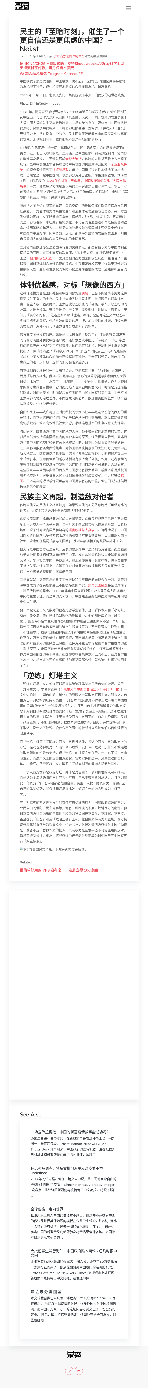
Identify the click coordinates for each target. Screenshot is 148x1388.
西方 (63, 56)
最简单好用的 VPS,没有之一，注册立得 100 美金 (59, 870)
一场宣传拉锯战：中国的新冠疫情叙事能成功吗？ (70, 1132)
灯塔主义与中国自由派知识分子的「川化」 (90, 689)
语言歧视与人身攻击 (83, 530)
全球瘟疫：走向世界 (47, 1209)
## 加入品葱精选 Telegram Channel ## (51, 73)
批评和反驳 (60, 170)
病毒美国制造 (98, 585)
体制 (75, 56)
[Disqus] (74, 950)
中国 (81, 56)
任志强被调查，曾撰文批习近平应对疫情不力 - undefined (68, 1170)
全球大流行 (73, 159)
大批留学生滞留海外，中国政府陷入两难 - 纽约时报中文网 (74, 1253)
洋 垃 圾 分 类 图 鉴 (46, 1292)
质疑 (85, 293)
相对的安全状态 (41, 258)
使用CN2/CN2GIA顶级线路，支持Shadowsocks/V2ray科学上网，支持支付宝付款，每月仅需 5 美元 (74, 65)
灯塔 (57, 56)
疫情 (69, 56)
